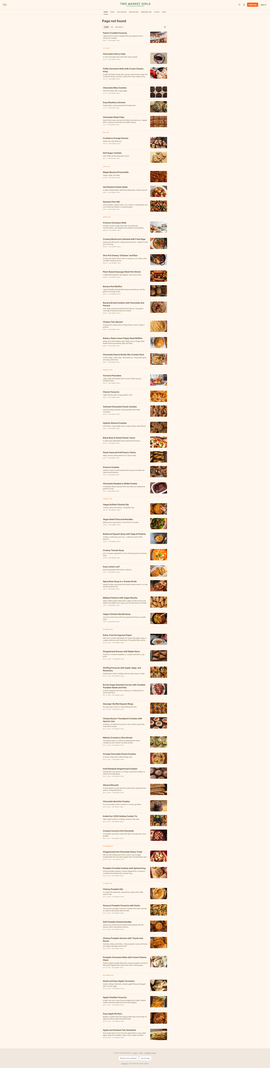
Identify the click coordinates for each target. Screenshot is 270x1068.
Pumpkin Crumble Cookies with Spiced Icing (124, 868)
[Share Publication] (244, 5)
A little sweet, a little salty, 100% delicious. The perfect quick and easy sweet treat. (124, 358)
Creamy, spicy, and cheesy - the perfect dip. (118, 507)
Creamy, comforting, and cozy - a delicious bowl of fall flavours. (122, 538)
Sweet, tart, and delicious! (112, 141)
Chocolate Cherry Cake (114, 54)
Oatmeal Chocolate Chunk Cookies (120, 406)
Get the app (145, 1058)
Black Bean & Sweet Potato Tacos (119, 438)
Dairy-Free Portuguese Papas (117, 635)
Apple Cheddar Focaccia (115, 997)
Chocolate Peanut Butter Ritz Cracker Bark (123, 354)
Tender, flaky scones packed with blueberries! (119, 105)
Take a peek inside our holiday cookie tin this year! (121, 819)
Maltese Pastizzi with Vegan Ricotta (120, 598)
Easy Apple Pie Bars (112, 1014)
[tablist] (113, 27)
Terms (141, 1053)
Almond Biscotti (110, 785)
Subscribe (252, 5)
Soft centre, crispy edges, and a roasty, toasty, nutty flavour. (124, 426)
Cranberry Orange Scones (115, 138)
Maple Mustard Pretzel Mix (116, 172)
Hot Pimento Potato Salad (115, 187)
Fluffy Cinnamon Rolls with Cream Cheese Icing (123, 70)
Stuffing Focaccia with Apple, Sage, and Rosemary (122, 669)
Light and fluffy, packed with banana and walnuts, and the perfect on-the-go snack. (124, 290)
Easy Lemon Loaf (111, 566)
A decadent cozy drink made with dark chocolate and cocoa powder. (124, 835)
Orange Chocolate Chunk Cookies (119, 754)
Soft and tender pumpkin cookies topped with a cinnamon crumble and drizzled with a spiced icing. (124, 872)
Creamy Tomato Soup (113, 550)
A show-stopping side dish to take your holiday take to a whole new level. (123, 691)
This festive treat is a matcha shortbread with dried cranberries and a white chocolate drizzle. (121, 741)
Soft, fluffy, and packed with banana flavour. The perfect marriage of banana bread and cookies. (123, 309)
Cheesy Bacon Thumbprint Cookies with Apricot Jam (122, 720)
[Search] (239, 5)
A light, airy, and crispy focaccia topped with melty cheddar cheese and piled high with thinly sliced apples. (124, 1001)
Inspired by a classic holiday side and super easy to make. (124, 673)
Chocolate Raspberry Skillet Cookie (120, 483)
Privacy (135, 1053)
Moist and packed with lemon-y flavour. (117, 570)
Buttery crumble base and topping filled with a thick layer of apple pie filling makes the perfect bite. (124, 1018)
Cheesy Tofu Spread (113, 322)
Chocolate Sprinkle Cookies (116, 801)
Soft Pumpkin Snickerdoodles (117, 922)
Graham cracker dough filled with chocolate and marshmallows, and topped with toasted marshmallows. (123, 227)
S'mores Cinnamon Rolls (114, 223)
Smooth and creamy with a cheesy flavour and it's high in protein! (123, 326)
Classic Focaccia (111, 392)
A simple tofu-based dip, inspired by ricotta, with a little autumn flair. (123, 893)
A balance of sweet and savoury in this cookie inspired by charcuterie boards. (123, 725)
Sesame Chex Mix (111, 202)
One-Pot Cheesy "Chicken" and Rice (120, 255)
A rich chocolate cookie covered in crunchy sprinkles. (122, 804)
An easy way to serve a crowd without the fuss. (120, 707)
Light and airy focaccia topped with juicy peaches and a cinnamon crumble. (123, 37)
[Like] (104, 431)
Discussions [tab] (119, 27)
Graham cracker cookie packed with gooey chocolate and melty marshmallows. (123, 471)
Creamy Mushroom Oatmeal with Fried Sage (124, 239)
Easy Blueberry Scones (114, 102)
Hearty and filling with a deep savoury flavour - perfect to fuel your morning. (125, 243)
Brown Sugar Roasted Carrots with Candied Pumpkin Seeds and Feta (124, 686)
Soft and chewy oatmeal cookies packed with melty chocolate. (121, 411)
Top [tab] (112, 27)
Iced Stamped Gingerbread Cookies (120, 769)
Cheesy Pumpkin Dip (113, 889)
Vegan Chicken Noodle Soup (116, 614)
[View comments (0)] (119, 43)
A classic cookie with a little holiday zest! (117, 757)
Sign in (263, 5)
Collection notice (150, 1053)
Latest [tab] (106, 27)
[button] (105, 11)
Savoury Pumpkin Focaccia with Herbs (121, 905)
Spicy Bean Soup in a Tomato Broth (120, 581)
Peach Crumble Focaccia (115, 33)
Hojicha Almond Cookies (115, 423)
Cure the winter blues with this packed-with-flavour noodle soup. (124, 618)
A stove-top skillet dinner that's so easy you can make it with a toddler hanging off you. (125, 259)
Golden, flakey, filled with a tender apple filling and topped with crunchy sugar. (124, 985)
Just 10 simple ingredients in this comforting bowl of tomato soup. (125, 554)
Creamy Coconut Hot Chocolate (118, 831)
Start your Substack (129, 1058)
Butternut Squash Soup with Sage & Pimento (124, 534)
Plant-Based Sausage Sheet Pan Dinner (122, 272)
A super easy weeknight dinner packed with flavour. (121, 441)
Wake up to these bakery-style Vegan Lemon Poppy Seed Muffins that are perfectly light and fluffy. (123, 342)
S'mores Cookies (111, 467)
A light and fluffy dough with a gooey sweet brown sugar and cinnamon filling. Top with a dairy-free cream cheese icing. (125, 75)
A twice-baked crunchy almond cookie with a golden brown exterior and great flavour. (124, 789)
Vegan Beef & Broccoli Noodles (118, 519)
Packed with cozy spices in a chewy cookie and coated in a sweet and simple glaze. (124, 773)
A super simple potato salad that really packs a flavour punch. (125, 190)
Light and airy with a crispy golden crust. (117, 395)
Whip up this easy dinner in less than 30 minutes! (121, 522)
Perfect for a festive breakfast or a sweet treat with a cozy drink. (123, 655)
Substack (124, 1064)
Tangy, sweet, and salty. (111, 175)
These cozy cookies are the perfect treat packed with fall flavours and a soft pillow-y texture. (123, 926)
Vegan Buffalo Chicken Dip (116, 504)
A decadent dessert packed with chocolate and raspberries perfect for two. (124, 487)
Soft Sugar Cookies (112, 153)
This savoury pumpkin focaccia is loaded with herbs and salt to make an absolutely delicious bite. (124, 909)
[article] (135, 38)
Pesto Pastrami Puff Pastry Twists (119, 452)
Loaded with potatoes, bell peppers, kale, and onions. (122, 275)
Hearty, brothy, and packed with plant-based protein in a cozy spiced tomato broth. (125, 585)
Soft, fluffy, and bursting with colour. (116, 156)
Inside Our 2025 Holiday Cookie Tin (120, 816)
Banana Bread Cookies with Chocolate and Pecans (123, 304)
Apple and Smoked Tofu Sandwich (119, 1030)
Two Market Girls (114, 40)
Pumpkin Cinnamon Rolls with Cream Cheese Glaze (124, 958)
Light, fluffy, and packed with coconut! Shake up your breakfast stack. (122, 379)
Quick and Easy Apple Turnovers (119, 981)
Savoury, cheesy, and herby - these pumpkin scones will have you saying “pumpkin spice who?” (125, 945)
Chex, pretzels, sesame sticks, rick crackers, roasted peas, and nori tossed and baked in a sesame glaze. (125, 206)
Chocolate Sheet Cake (113, 117)
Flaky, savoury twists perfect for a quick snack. (119, 455)
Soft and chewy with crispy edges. (115, 91)
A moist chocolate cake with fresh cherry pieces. (120, 57)
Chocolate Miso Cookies (115, 88)
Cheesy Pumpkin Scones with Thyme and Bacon (123, 939)
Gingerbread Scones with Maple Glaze (121, 651)
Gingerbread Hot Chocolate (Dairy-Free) (122, 852)
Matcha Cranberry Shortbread (117, 737)
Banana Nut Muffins (112, 286)
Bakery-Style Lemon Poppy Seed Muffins (122, 338)
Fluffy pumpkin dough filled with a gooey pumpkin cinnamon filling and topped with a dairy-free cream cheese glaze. (125, 964)
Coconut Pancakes (112, 375)
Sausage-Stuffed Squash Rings (118, 704)
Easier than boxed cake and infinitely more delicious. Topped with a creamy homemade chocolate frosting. (125, 121)
